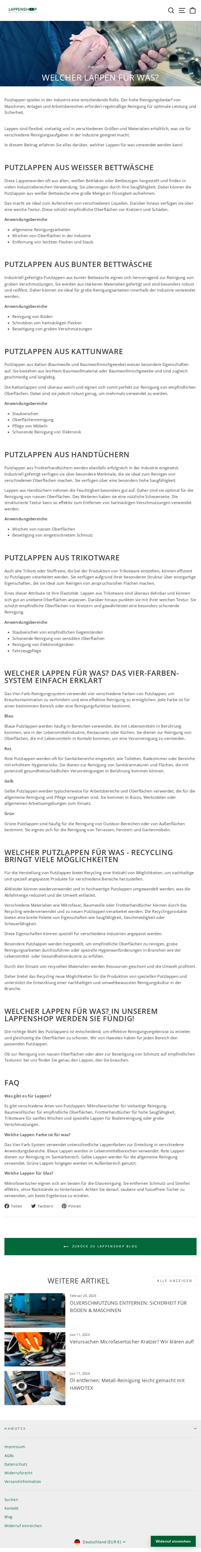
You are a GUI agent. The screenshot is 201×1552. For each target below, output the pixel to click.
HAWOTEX (15, 1428)
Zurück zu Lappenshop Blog (104, 1246)
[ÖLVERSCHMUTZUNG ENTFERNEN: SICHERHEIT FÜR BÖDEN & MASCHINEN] (34, 1310)
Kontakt (11, 1508)
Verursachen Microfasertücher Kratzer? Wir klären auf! (132, 1341)
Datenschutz (15, 1464)
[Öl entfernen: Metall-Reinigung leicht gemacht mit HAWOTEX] (34, 1388)
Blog (8, 1516)
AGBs (9, 1455)
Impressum (14, 1446)
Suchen (11, 1499)
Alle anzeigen (175, 1281)
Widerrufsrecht (18, 1472)
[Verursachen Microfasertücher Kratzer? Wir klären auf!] (34, 1349)
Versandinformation (22, 1481)
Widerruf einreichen (23, 1525)
